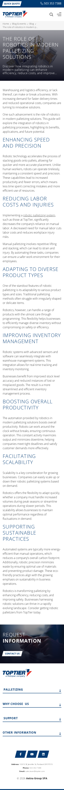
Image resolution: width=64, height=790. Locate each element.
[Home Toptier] (15, 14)
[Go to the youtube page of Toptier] (32, 754)
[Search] (51, 14)
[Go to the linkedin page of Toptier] (43, 754)
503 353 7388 (52, 3)
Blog (31, 23)
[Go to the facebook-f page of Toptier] (20, 754)
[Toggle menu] (59, 14)
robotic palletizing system (39, 215)
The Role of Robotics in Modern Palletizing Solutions (20, 27)
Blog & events (19, 23)
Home (6, 23)
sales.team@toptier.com (35, 771)
